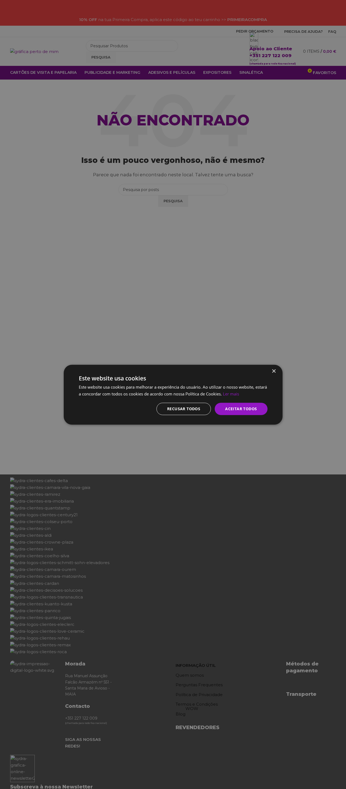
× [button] (274, 371)
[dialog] (173, 394)
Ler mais (231, 393)
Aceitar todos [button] (241, 408)
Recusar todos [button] (183, 408)
